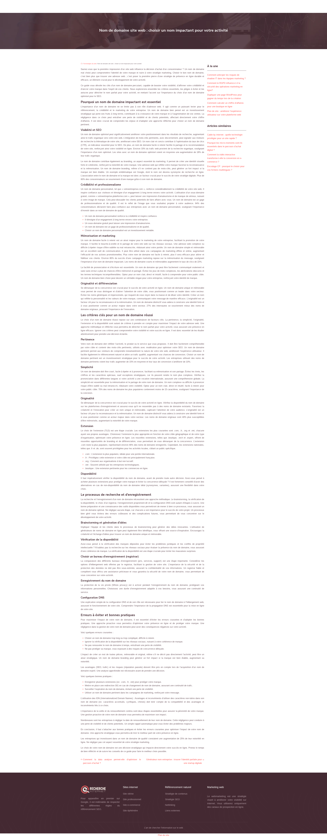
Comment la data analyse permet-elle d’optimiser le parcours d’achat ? (112, 761)
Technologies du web (89, 63)
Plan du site (163, 835)
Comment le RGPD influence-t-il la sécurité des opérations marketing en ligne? (225, 86)
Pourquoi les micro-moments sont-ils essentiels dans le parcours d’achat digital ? (224, 146)
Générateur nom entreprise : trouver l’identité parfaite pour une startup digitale (174, 761)
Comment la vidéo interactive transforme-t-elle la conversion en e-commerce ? (224, 158)
